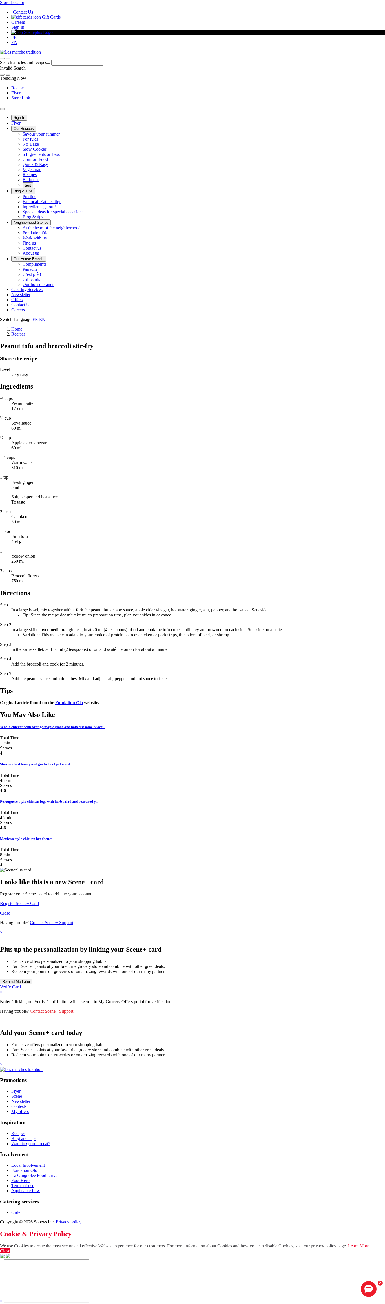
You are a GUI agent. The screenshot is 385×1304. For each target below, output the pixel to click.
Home (16, 329)
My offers (20, 1111)
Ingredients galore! (39, 206)
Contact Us (23, 12)
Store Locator (12, 2)
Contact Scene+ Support (51, 922)
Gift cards (31, 279)
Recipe (17, 87)
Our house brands (38, 284)
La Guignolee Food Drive (34, 1175)
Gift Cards (51, 17)
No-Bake (31, 144)
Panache (30, 269)
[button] (8, 58)
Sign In (17, 27)
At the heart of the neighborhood (52, 227)
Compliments (34, 264)
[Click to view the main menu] (2, 58)
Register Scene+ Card (19, 903)
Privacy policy (68, 1221)
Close (5, 913)
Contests (18, 1106)
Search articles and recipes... (25, 62)
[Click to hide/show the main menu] (2, 109)
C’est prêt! (32, 274)
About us (31, 253)
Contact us (32, 248)
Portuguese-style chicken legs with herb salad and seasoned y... (49, 801)
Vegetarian (32, 169)
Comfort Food (35, 159)
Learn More (358, 1245)
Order (16, 1212)
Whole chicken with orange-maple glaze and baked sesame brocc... (52, 727)
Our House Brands (29, 259)
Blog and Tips (23, 1138)
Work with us (35, 238)
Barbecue (31, 179)
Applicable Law (25, 1190)
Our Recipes (24, 129)
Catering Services (27, 289)
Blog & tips (33, 216)
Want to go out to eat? (30, 1143)
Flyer (16, 92)
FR (14, 37)
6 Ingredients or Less (41, 154)
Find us (29, 243)
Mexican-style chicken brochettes (26, 839)
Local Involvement (28, 1165)
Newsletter (20, 294)
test (28, 185)
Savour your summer (41, 134)
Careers (18, 22)
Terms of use (22, 1185)
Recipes (30, 174)
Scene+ (18, 1096)
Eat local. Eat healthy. (42, 201)
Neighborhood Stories (31, 222)
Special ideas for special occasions (53, 211)
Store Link (20, 98)
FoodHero (20, 1180)
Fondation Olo (35, 232)
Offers (17, 299)
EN (14, 42)
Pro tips (29, 196)
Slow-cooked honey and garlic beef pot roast (35, 764)
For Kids (30, 139)
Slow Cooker (34, 149)
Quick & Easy (35, 164)
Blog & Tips (23, 191)
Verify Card (10, 986)
